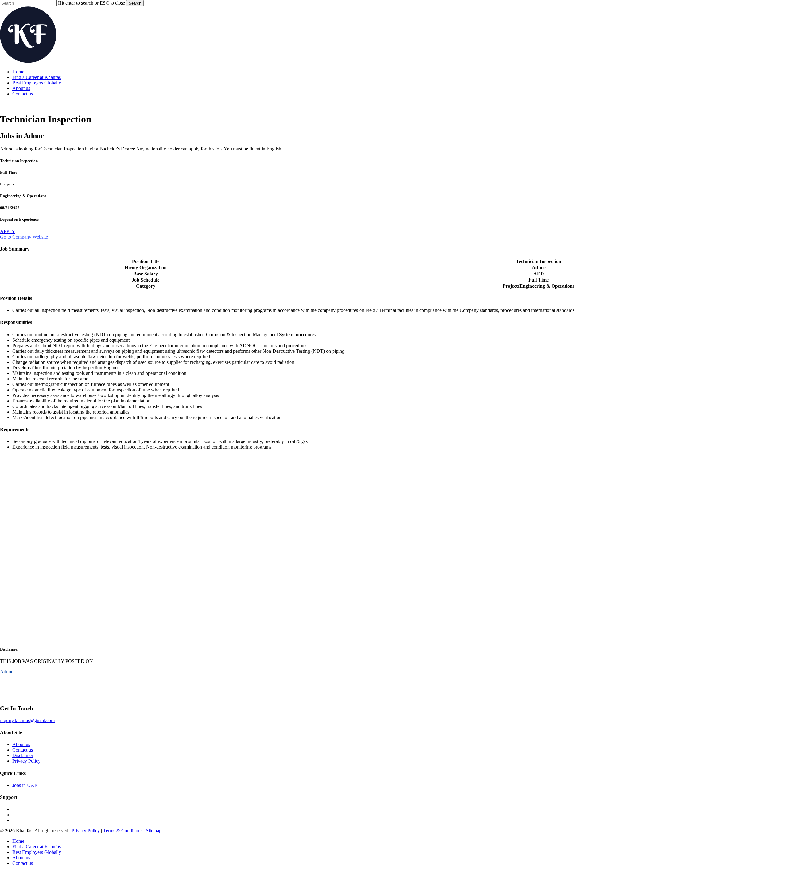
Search (135, 3)
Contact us (22, 749)
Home (18, 841)
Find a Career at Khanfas (36, 846)
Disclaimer (22, 755)
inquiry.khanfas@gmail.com (27, 720)
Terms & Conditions (122, 830)
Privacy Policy (26, 761)
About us (21, 744)
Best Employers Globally (36, 852)
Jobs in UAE (24, 785)
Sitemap (153, 830)
